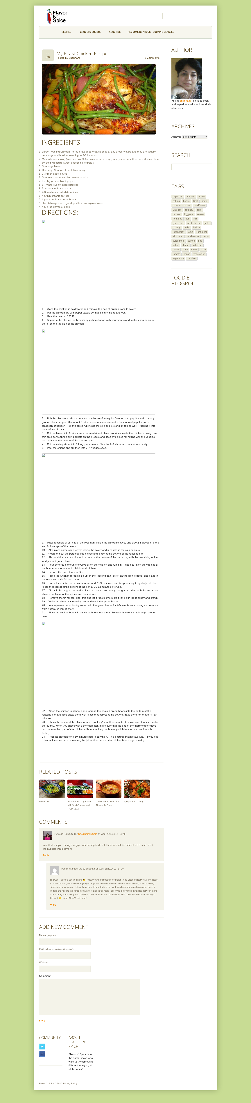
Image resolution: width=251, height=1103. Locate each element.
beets (204, 201)
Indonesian (178, 232)
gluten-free (178, 223)
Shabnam (74, 57)
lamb (190, 232)
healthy (176, 227)
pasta (206, 236)
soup (185, 249)
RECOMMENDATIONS (139, 32)
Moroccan (178, 236)
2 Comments (152, 57)
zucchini (191, 258)
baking (176, 201)
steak (194, 249)
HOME (46, 32)
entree (200, 214)
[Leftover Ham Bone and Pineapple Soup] (108, 789)
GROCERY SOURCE (90, 32)
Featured (177, 218)
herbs (187, 227)
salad (175, 245)
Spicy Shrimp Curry (133, 801)
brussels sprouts (181, 205)
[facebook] (47, 1054)
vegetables (199, 254)
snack (176, 249)
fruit (195, 218)
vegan (187, 254)
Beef (195, 201)
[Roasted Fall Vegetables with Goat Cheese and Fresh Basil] (80, 789)
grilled (207, 223)
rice (200, 240)
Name (47, 935)
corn (199, 209)
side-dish (197, 245)
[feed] (50, 1061)
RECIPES (66, 32)
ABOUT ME (115, 32)
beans (186, 201)
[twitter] (50, 1047)
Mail (56, 948)
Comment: (45, 975)
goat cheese (193, 223)
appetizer (177, 196)
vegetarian (178, 258)
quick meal (178, 240)
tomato (176, 254)
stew (203, 249)
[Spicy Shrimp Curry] (137, 789)
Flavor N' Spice (46, 1083)
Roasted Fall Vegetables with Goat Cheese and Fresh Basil (79, 805)
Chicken (177, 209)
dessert (177, 214)
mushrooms (193, 236)
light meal (201, 232)
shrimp (185, 245)
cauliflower (199, 205)
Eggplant (188, 214)
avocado (190, 196)
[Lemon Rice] (52, 789)
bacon (201, 196)
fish (187, 218)
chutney (189, 209)
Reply (46, 855)
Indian (196, 227)
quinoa (191, 240)
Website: (44, 962)
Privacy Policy (70, 1083)
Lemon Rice (45, 801)
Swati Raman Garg (87, 834)
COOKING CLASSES (163, 32)
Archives (176, 136)
